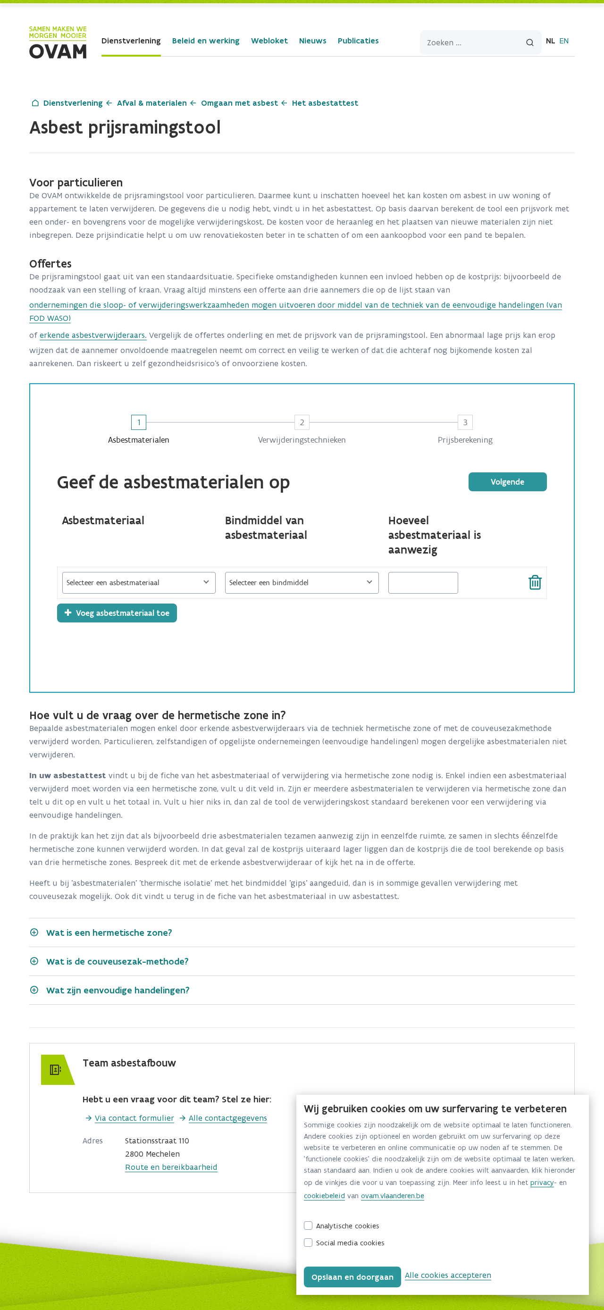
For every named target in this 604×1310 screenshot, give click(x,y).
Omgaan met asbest (239, 103)
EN (564, 40)
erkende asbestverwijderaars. (93, 335)
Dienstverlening (131, 40)
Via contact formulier (134, 1118)
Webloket (269, 40)
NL (550, 40)
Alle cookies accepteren (448, 1275)
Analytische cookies (347, 1225)
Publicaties (358, 40)
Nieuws (313, 40)
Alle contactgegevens (228, 1118)
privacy (542, 1182)
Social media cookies (350, 1242)
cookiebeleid (324, 1195)
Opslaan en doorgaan (352, 1277)
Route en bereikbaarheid (171, 1167)
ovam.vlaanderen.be (392, 1195)
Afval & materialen (152, 103)
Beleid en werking (206, 40)
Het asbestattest (325, 103)
